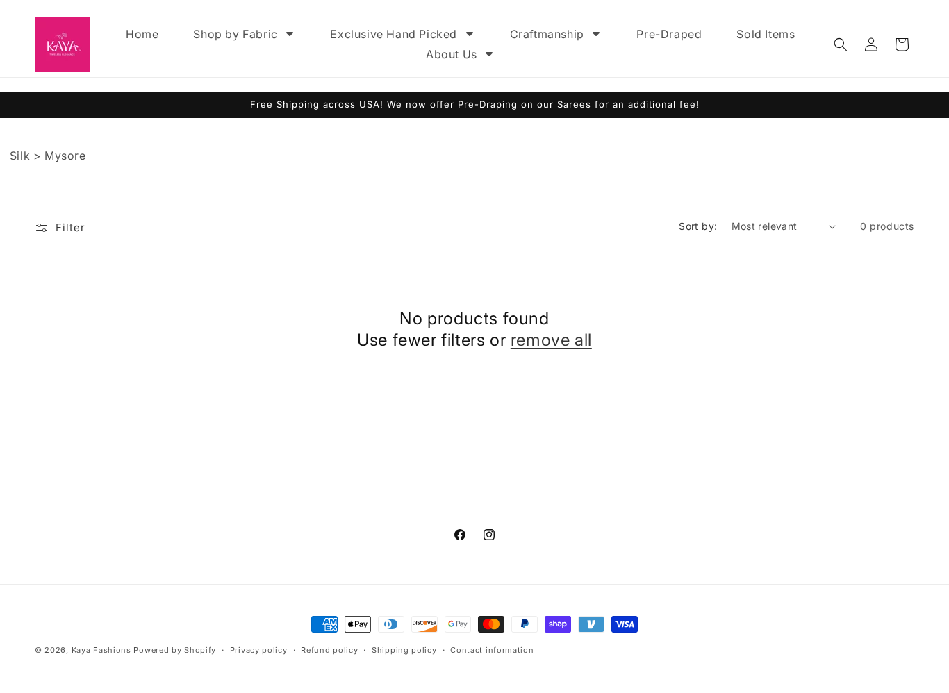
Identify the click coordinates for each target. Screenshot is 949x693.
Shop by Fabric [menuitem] (235, 34)
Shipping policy (404, 649)
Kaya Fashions (101, 650)
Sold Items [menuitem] (765, 34)
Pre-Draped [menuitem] (669, 34)
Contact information (492, 649)
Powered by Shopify (174, 650)
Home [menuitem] (142, 34)
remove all (551, 340)
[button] (840, 44)
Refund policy (329, 649)
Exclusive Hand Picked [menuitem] (393, 34)
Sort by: (698, 226)
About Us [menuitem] (451, 54)
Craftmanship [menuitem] (547, 34)
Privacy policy (259, 649)
